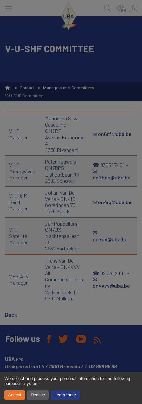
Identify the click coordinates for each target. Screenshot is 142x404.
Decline (38, 394)
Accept (14, 394)
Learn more (65, 394)
